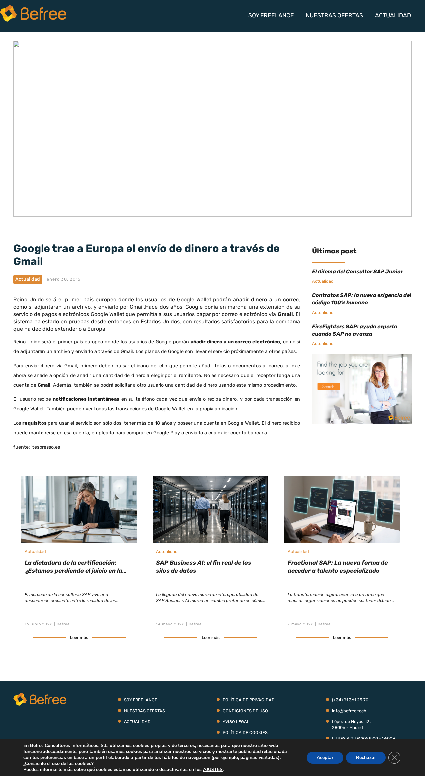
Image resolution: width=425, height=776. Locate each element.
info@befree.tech (349, 710)
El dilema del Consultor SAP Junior (357, 271)
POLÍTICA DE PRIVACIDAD (249, 699)
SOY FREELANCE (271, 15)
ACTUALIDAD (393, 15)
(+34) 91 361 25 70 (350, 699)
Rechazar (366, 757)
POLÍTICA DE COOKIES (245, 732)
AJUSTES (213, 770)
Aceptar (325, 757)
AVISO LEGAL (236, 721)
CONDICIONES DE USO (245, 710)
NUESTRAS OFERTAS (334, 15)
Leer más (79, 637)
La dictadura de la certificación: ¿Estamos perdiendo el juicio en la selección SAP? (73, 570)
